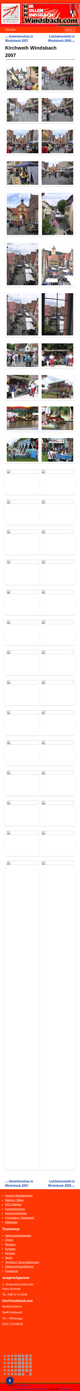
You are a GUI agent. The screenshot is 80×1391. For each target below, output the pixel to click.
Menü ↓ (70, 29)
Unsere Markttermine (19, 1195)
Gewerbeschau (15, 1208)
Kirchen (10, 1253)
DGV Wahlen (13, 1204)
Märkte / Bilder (14, 1200)
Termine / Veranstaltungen (22, 1262)
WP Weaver (66, 1389)
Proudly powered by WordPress (29, 1389)
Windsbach (24, 1385)
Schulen (10, 1248)
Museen (10, 1244)
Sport (8, 1257)
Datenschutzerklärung (19, 1266)
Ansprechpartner (16, 1213)
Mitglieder (11, 1222)
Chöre (9, 1239)
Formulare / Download (19, 1217)
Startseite (10, 29)
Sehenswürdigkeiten (18, 1235)
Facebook (11, 1271)
